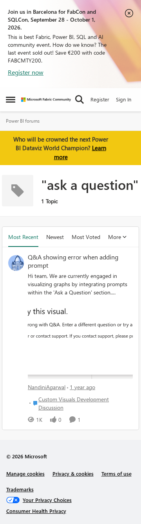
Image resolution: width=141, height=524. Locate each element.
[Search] (79, 99)
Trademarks (20, 489)
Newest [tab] (55, 237)
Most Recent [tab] (23, 237)
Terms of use (116, 473)
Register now (25, 72)
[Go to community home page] (46, 99)
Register (99, 99)
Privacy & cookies (73, 473)
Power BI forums (23, 121)
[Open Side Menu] (10, 99)
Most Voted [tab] (86, 237)
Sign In (123, 99)
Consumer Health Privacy (36, 510)
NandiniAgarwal (46, 387)
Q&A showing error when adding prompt (73, 261)
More (114, 237)
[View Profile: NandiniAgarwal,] (16, 263)
